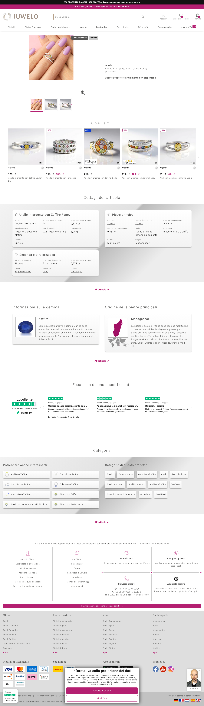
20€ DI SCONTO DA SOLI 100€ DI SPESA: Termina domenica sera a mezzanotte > (102, 2)
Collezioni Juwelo (60, 27)
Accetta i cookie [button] (102, 690)
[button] (163, 17)
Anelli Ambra (109, 630)
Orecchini (7, 648)
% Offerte (175, 484)
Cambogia (76, 271)
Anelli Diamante (10, 625)
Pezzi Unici (123, 27)
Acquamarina (159, 621)
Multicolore (113, 243)
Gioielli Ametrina (61, 639)
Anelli (163, 474)
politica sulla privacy (100, 684)
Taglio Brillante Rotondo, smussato (146, 233)
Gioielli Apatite (60, 643)
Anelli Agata (109, 625)
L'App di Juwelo (27, 577)
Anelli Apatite (109, 639)
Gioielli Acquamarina (63, 621)
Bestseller (101, 27)
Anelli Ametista (110, 634)
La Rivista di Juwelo (77, 573)
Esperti (77, 568)
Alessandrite (159, 630)
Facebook (156, 669)
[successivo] (198, 156)
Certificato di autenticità (28, 564)
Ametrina (157, 639)
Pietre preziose (126, 474)
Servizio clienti (126, 584)
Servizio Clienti (27, 559)
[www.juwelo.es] (193, 700)
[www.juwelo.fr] (181, 700)
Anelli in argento (136, 484)
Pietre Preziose (33, 27)
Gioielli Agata (59, 625)
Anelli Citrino (109, 648)
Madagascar (142, 243)
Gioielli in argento (115, 484)
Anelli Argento (109, 643)
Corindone (145, 494)
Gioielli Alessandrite (62, 630)
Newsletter (77, 577)
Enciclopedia (165, 27)
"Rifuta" (101, 680)
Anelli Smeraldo (10, 630)
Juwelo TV (188, 27)
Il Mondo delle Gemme (76, 582)
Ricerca (143, 17)
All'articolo (100, 289)
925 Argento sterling (54, 231)
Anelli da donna (179, 474)
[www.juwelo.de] (176, 700)
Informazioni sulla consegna (28, 582)
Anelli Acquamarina (112, 621)
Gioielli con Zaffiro (147, 474)
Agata (155, 625)
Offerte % (143, 27)
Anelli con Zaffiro (157, 484)
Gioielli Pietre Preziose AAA (16, 643)
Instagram (171, 669)
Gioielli (11, 27)
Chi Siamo (77, 559)
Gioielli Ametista (61, 634)
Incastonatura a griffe (175, 231)
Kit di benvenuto (28, 568)
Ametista (157, 643)
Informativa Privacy (45, 696)
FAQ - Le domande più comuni (27, 586)
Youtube (163, 669)
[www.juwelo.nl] (187, 700)
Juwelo (19, 243)
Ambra (156, 634)
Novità (83, 27)
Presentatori (77, 564)
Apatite (156, 648)
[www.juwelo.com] (198, 700)
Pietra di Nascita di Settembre (121, 494)
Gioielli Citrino (60, 648)
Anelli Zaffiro (9, 639)
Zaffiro (111, 223)
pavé (45, 271)
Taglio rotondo (23, 271)
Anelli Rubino (9, 634)
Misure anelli (77, 586)
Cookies (63, 696)
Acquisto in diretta (28, 573)
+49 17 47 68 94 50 (126, 589)
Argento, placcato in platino (26, 233)
